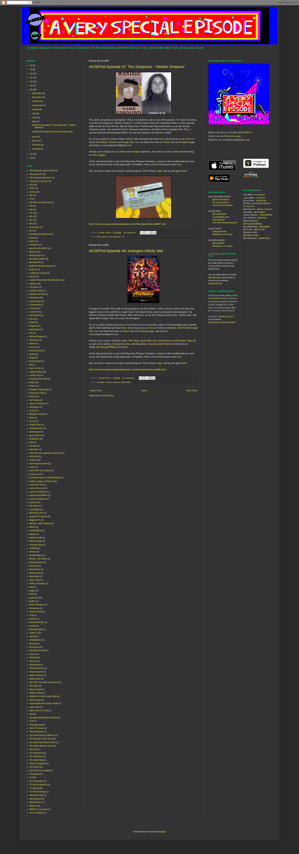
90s (98, 237)
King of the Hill (36, 485)
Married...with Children (40, 523)
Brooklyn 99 (34, 262)
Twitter (166, 142)
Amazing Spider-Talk (158, 344)
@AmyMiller (259, 194)
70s (31, 213)
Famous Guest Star (38, 379)
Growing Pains (36, 428)
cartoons (33, 283)
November (37, 97)
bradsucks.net (214, 283)
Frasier (32, 386)
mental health (35, 537)
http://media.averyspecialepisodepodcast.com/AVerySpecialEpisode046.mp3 (127, 369)
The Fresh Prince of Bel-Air (42, 735)
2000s (32, 188)
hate (31, 442)
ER (30, 365)
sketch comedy (36, 675)
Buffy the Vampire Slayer (40, 266)
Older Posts (191, 390)
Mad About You (36, 513)
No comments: (130, 233)
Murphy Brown (36, 562)
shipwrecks (34, 664)
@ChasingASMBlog (106, 347)
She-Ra (33, 661)
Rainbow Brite (36, 629)
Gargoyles (34, 407)
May (34, 121)
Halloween (34, 439)
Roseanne (34, 647)
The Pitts (33, 749)
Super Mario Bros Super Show (43, 703)
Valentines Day (36, 795)
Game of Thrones (37, 403)
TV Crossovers (36, 781)
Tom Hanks (34, 767)
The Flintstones (36, 731)
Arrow (32, 238)
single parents (36, 672)
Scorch (32, 654)
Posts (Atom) (108, 395)
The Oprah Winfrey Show (41, 746)
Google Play (128, 142)
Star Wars (33, 686)
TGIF (31, 721)
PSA (31, 615)
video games (35, 799)
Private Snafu (35, 612)
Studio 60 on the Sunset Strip (43, 696)
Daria (31, 319)
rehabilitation (35, 640)
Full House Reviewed (222, 205)
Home (144, 390)
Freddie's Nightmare (38, 389)
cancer (32, 276)
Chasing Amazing (121, 344)
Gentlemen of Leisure (222, 234)
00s (31, 185)
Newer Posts (96, 390)
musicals (33, 566)
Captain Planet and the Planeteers (45, 280)
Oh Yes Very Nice (220, 202)
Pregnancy (34, 608)
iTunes (188, 139)
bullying (33, 269)
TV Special (34, 788)
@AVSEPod (244, 132)
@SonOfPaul (266, 215)
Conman (33, 308)
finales (32, 382)
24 (31, 65)
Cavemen (33, 287)
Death (32, 322)
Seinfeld (33, 657)
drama (32, 354)
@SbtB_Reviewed (225, 316)
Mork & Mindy (35, 541)
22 (31, 73)
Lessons (33, 502)
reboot (32, 636)
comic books (35, 301)
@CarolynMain (219, 214)
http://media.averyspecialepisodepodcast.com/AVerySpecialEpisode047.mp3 (127, 224)
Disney (32, 343)
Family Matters (36, 372)
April (34, 136)
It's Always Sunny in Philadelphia (44, 477)
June (34, 117)
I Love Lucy (34, 474)
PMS (31, 594)
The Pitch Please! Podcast (224, 223)
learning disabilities (38, 495)
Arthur (32, 241)
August (35, 109)
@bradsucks (214, 277)
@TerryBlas (259, 212)
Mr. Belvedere (35, 555)
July (34, 113)
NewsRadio (34, 569)
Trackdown (34, 774)
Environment (35, 361)
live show (33, 506)
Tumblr (174, 151)
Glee (31, 418)
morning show (36, 545)
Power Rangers (36, 604)
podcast (104, 237)
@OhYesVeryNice (220, 199)
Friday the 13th (36, 393)
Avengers (101, 382)
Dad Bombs (34, 315)
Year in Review (36, 813)
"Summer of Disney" (38, 181)
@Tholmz (261, 218)
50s (31, 206)
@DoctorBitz (218, 243)
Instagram (136, 151)
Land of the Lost (36, 488)
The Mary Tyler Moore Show (42, 742)
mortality (33, 548)
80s (31, 216)
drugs (32, 357)
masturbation (35, 530)
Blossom (33, 252)
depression (34, 329)
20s (31, 195)
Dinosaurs (34, 340)
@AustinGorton (219, 231)
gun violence (35, 435)
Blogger (162, 831)
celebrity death (36, 291)
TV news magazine (38, 784)
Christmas (34, 297)
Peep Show (34, 580)
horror (32, 467)
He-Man (33, 446)
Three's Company (37, 763)
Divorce (33, 347)
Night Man (34, 576)
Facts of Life (34, 368)
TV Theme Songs (37, 791)
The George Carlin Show (41, 739)
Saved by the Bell (37, 650)
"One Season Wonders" (40, 178)
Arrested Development (39, 234)
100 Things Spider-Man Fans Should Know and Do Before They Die (162, 340)
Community (34, 305)
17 (31, 154)
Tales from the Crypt (38, 710)
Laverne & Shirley (37, 492)
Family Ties (34, 375)
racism (32, 626)
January (36, 149)
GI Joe (32, 410)
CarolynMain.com (220, 217)
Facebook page (232, 136)
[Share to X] (148, 232)
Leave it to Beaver (37, 499)
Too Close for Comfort (39, 770)
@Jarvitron (260, 197)
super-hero (34, 707)
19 (31, 85)
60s (31, 209)
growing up (34, 432)
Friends (32, 396)
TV (123, 237)
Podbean (103, 142)
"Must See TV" (36, 174)
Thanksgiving (35, 725)
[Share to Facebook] (151, 232)
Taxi (31, 714)
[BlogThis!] (145, 232)
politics (32, 601)
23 (31, 69)
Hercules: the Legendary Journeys (45, 453)
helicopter (34, 449)
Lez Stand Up (248, 206)
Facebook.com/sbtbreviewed (221, 322)
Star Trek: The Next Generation (43, 682)
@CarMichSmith (251, 235)
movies (109, 382)
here (161, 139)
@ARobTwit (264, 238)
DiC (31, 333)
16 (31, 158)
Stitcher (113, 142)
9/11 (31, 220)
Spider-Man (125, 382)
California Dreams (37, 273)
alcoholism (34, 227)
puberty (32, 619)
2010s (32, 192)
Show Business (36, 668)
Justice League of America (41, 481)
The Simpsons (115, 237)
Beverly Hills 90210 (38, 248)
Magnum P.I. (35, 520)
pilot (31, 587)
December (37, 93)
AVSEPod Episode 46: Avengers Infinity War (126, 251)
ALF (31, 230)
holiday (32, 460)
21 (31, 77)
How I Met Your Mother (40, 470)
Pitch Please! (218, 220)
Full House (34, 400)
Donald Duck (35, 350)
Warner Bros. (35, 802)
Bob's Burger (35, 255)
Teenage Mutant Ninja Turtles (43, 717)
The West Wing (36, 760)
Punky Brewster (36, 622)
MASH (32, 527)
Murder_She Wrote (38, 559)
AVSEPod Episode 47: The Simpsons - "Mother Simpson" (137, 67)
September (37, 105)
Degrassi (33, 326)
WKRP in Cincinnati (38, 809)
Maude (32, 534)
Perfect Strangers (37, 583)
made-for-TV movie (38, 516)
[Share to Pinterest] (154, 232)
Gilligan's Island (36, 414)
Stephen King (35, 693)
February (36, 145)
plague (32, 590)
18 (31, 89)
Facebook (184, 142)
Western (33, 806)
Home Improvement (38, 463)
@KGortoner (261, 200)
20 (31, 81)
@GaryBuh (264, 226)
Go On (32, 421)
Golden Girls (35, 424)
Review (32, 643)
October (36, 101)
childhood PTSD (37, 294)
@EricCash (259, 229)
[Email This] (141, 232)
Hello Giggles (99, 155)
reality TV (33, 633)
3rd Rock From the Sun (40, 202)
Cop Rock (34, 312)
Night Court (34, 573)
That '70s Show (36, 728)
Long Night (34, 509)
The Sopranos (36, 756)
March (35, 140)
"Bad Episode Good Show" (41, 170)
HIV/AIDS (33, 456)
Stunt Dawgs (35, 700)
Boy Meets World (37, 259)
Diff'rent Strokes (36, 336)
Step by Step (35, 689)
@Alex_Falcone (264, 209)
